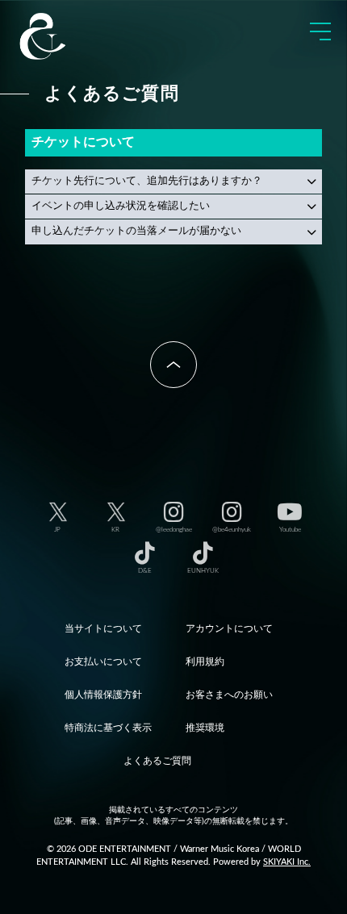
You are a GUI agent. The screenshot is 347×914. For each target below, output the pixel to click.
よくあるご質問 (157, 761)
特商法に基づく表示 (108, 727)
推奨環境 (205, 727)
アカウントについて (229, 628)
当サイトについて (103, 628)
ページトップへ (173, 364)
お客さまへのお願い (229, 694)
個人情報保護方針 (103, 694)
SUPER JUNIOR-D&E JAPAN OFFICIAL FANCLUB (68, 36)
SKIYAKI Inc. (287, 862)
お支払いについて (103, 661)
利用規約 (205, 661)
